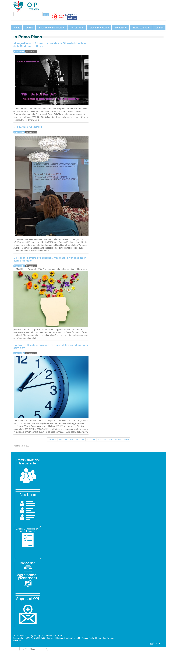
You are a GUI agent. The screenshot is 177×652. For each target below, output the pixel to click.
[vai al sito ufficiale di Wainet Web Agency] (157, 643)
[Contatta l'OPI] (28, 614)
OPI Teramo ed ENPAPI (27, 127)
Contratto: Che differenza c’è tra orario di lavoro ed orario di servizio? (50, 346)
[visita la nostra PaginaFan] (58, 16)
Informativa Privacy (105, 637)
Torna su (17, 640)
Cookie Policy (88, 637)
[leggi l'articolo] (28, 475)
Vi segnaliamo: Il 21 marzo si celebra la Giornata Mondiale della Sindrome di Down (49, 44)
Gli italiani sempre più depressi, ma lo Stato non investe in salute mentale (49, 259)
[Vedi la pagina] (28, 510)
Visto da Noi (19, 51)
